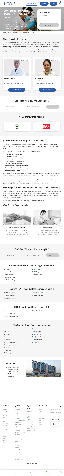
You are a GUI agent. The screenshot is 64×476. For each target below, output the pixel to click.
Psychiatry (17, 441)
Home (4, 33)
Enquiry (40, 424)
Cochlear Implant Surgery (10, 280)
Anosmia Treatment (8, 274)
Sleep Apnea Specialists (9, 313)
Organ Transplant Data (31, 426)
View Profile (20, 83)
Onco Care (6, 331)
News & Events (30, 414)
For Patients (6, 406)
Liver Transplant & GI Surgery (19, 454)
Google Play (57, 419)
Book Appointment (16, 90)
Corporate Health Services (32, 428)
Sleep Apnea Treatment (9, 272)
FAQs (40, 420)
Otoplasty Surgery (37, 274)
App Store (57, 424)
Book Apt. (30, 474)
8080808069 (11, 376)
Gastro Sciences (8, 337)
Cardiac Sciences (8, 329)
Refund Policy (41, 416)
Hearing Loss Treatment (10, 298)
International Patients (7, 425)
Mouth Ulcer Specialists (9, 293)
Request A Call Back (31, 4)
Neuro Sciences (7, 334)
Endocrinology (7, 350)
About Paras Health (44, 406)
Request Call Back (49, 25)
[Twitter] (30, 464)
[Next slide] (60, 224)
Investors (40, 414)
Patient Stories (6, 430)
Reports (44, 4)
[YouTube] (36, 464)
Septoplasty (7, 269)
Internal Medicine (37, 339)
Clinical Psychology (18, 439)
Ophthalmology (7, 353)
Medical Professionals (31, 430)
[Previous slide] (3, 224)
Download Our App (55, 406)
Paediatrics (6, 347)
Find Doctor (5, 409)
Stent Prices (29, 419)
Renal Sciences (37, 329)
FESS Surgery (36, 272)
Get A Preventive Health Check (7, 420)
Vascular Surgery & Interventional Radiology (19, 458)
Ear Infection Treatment (9, 295)
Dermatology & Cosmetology (18, 429)
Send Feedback (6, 434)
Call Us (60, 474)
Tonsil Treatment (37, 269)
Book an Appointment (7, 412)
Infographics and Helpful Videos (31, 416)
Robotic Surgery (6, 423)
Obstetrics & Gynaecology (10, 342)
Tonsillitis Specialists (9, 311)
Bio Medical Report (30, 424)
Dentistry (16, 437)
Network (4, 427)
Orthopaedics (7, 339)
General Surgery (37, 331)
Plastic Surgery (37, 334)
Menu (3, 474)
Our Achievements (42, 412)
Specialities (18, 406)
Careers (40, 422)
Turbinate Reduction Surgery (11, 316)
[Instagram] (33, 464)
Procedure (15, 33)
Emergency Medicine (19, 450)
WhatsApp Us (46, 474)
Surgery (4, 442)
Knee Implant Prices (30, 422)
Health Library (29, 411)
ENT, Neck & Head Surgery (39, 337)
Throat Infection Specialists (40, 311)
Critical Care (36, 342)
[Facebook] (27, 464)
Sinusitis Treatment (24, 33)
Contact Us (5, 432)
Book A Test (5, 417)
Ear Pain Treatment (38, 295)
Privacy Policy (41, 418)
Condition (4, 440)
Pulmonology (7, 345)
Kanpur (9, 33)
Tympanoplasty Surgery (9, 277)
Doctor (4, 438)
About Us (40, 409)
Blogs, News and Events (31, 407)
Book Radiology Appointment (6, 414)
